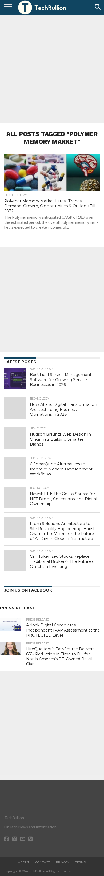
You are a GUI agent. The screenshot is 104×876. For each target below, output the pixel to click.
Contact (42, 862)
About (23, 862)
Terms (80, 862)
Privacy (62, 862)
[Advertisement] (52, 68)
